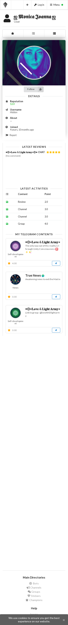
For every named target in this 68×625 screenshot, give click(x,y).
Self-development (15, 255)
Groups (35, 591)
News (16, 287)
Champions (35, 600)
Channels (35, 587)
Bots (35, 583)
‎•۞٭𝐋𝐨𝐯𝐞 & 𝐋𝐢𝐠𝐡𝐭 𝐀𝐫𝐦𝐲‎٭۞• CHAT (25, 152)
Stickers (35, 595)
